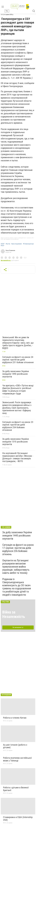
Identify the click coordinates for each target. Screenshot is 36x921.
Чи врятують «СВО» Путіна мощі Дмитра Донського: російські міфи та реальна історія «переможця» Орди (18, 389)
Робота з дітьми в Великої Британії (16, 789)
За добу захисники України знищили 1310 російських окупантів (15, 442)
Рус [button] (7, 11)
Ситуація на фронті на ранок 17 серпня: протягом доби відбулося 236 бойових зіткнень (18, 549)
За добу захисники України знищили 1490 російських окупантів (15, 374)
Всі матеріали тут (18, 627)
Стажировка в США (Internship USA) (18, 818)
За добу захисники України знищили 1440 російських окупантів (17, 535)
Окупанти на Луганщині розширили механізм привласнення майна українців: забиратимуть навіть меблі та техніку (15, 567)
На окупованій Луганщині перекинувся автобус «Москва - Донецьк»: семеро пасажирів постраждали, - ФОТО (17, 457)
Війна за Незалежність (13, 614)
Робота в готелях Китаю (14, 717)
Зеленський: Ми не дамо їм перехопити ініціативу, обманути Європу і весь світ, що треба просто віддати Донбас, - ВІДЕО (18, 342)
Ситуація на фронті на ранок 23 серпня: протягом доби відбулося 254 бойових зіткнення (17, 426)
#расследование (16, 244)
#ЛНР (3, 244)
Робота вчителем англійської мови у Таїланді (17, 759)
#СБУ (2, 245)
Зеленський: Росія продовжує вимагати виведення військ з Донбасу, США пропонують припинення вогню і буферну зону (16, 407)
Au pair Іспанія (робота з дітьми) (15, 746)
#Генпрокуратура (28, 244)
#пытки (8, 244)
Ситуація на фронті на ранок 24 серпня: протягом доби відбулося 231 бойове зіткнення (18, 360)
